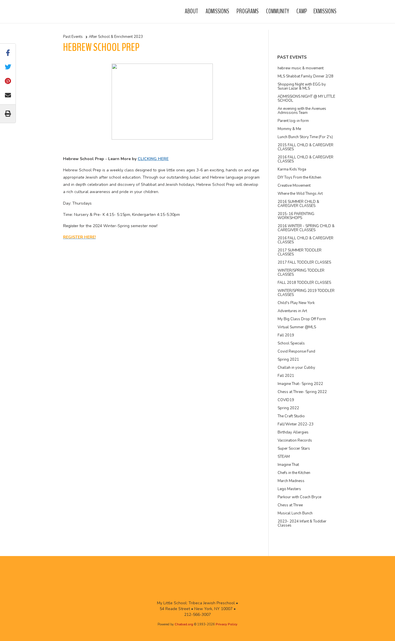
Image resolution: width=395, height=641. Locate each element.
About (191, 11)
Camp (301, 11)
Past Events (73, 36)
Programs (248, 11)
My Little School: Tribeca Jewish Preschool (79, 11)
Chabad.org (184, 624)
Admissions (217, 11)
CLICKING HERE (153, 159)
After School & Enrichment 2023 (116, 36)
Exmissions (324, 11)
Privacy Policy (226, 624)
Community (277, 11)
